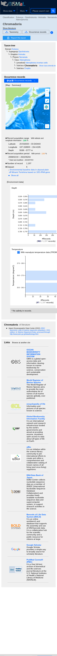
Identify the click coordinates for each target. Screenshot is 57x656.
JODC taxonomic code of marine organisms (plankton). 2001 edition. (30, 330)
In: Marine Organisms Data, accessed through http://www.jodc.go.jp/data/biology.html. (30, 333)
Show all (14, 175)
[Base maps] (46, 107)
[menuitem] (8, 11)
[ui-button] (53, 11)
